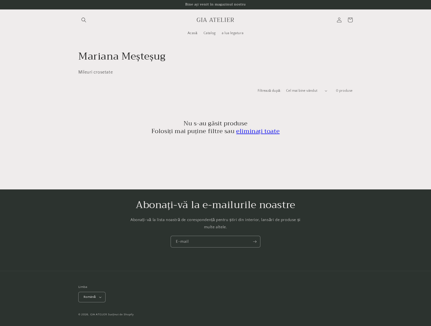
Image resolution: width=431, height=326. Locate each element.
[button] (83, 19)
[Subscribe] (254, 241)
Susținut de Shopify (121, 314)
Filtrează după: (269, 91)
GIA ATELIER (98, 314)
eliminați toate (258, 131)
